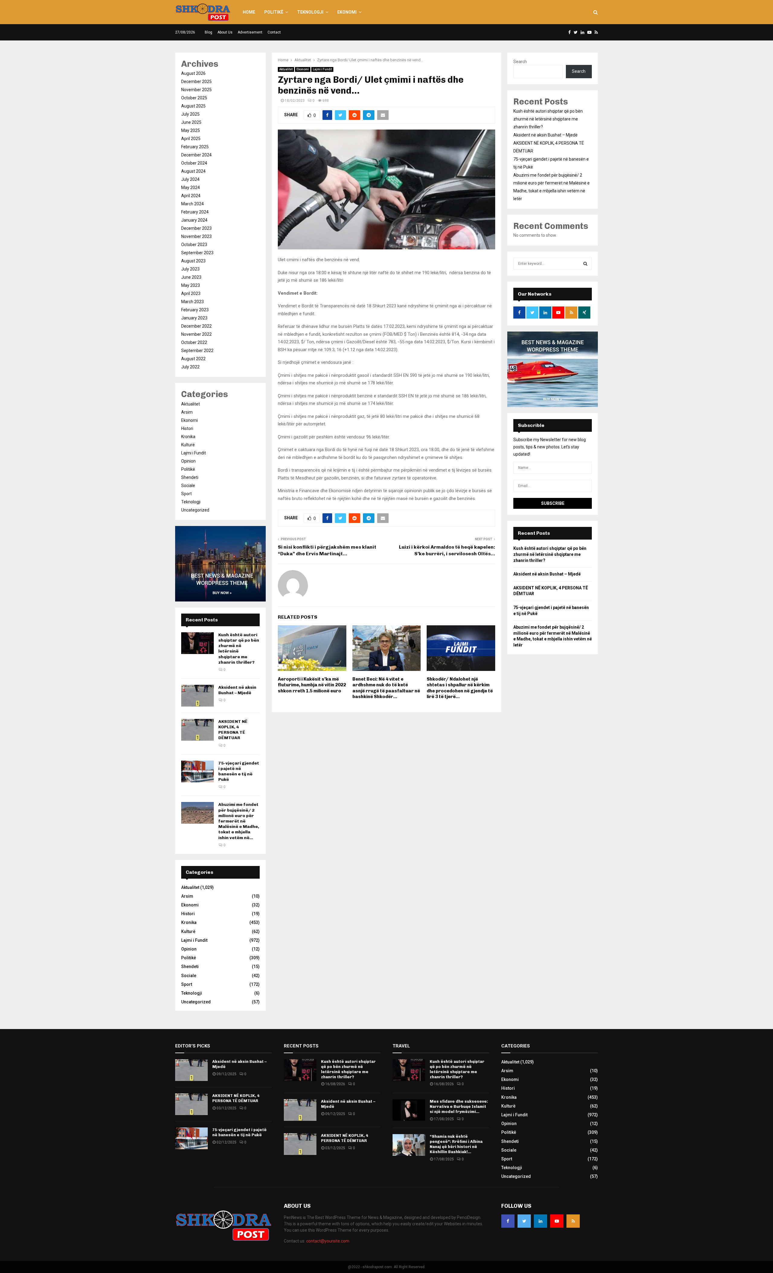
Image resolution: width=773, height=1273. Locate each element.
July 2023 (190, 269)
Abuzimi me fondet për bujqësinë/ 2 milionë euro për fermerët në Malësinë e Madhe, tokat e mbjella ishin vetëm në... (238, 821)
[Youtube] (556, 1221)
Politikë (273, 12)
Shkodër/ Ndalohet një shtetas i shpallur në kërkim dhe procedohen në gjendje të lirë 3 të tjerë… (460, 688)
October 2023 (194, 244)
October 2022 (194, 342)
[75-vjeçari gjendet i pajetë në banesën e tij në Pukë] (197, 771)
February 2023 (195, 309)
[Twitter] (524, 1221)
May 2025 (190, 130)
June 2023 (191, 277)
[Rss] (573, 1221)
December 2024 (196, 154)
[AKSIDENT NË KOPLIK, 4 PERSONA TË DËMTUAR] (197, 730)
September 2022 (197, 350)
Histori (187, 428)
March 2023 (192, 301)
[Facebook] (508, 1221)
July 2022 (190, 366)
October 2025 (194, 97)
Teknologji (310, 12)
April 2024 (190, 195)
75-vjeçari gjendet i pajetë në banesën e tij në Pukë (238, 771)
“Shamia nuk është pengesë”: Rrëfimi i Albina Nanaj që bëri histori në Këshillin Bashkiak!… (456, 1144)
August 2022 (193, 358)
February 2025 (195, 146)
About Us (225, 32)
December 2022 (196, 326)
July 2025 (190, 114)
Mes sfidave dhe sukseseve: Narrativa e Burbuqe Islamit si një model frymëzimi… (459, 1106)
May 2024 (190, 187)
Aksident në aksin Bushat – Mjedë (237, 690)
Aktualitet (286, 69)
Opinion (188, 461)
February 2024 (195, 212)
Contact (274, 32)
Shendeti (189, 477)
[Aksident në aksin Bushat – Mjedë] (197, 696)
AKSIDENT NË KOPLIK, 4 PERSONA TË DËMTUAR (233, 730)
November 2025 (196, 89)
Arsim (187, 412)
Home (249, 12)
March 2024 (192, 203)
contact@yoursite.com (327, 1241)
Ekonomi (347, 12)
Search (520, 61)
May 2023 (190, 285)
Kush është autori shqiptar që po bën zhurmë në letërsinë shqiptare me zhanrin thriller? (548, 119)
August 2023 (193, 260)
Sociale (188, 485)
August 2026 (193, 73)
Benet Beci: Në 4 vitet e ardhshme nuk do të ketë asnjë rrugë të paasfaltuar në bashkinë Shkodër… (386, 688)
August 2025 (193, 106)
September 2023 (197, 252)
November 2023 (196, 236)
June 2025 (191, 122)
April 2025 (190, 138)
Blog (208, 32)
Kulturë (188, 444)
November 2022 (196, 334)
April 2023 (190, 293)
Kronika (188, 436)
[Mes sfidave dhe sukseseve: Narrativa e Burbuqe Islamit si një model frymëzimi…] (409, 1110)
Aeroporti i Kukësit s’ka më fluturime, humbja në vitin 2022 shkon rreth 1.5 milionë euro (312, 685)
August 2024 (193, 171)
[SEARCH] (585, 264)
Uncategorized (195, 510)
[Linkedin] (540, 1221)
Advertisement (250, 32)
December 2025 (196, 81)
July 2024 (190, 179)
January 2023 (194, 318)
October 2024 (194, 163)
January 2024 (194, 220)
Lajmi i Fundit (322, 69)
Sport (186, 493)
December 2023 (196, 228)
